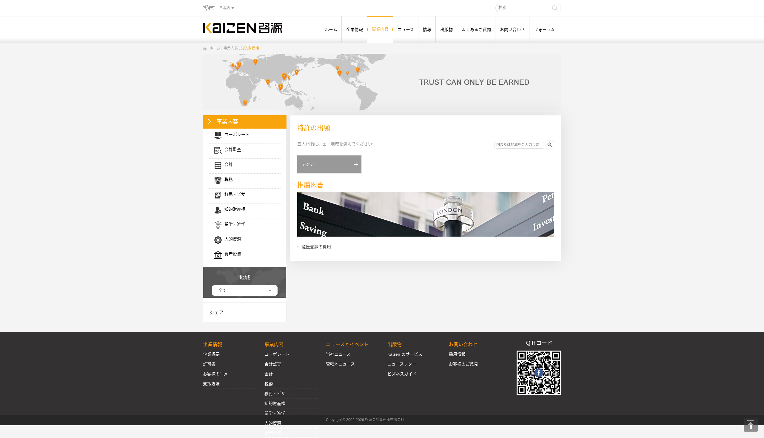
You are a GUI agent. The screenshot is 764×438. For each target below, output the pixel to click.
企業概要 (211, 354)
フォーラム (544, 29)
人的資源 (272, 423)
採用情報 (457, 354)
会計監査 (272, 364)
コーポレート (276, 354)
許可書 (209, 364)
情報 (427, 29)
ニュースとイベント (347, 344)
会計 (268, 373)
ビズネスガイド (402, 373)
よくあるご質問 (476, 29)
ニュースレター (401, 364)
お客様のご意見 (463, 364)
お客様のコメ (215, 373)
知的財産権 (250, 48)
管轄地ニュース (340, 364)
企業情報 (354, 29)
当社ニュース (338, 354)
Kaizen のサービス (404, 354)
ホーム (331, 29)
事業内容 (380, 29)
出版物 (446, 29)
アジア (308, 164)
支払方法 (211, 383)
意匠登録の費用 (316, 246)
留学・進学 (274, 413)
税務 (268, 383)
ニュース (406, 29)
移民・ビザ (274, 393)
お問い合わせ (512, 29)
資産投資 (272, 433)
